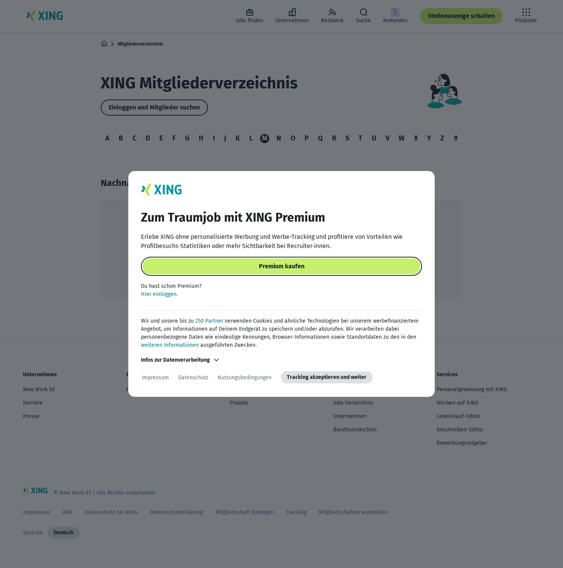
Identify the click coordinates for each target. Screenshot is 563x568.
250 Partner (209, 321)
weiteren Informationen (170, 345)
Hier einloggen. (159, 294)
